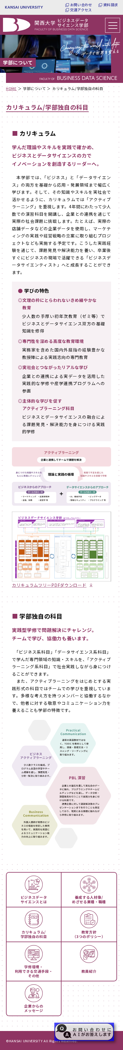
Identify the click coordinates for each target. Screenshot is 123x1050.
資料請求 (110, 5)
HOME (11, 88)
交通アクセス (81, 10)
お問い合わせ (81, 5)
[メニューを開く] (112, 25)
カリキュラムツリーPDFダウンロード (49, 585)
